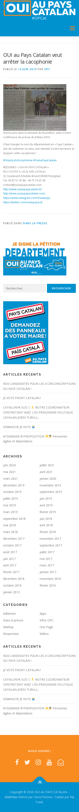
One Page (46, 627)
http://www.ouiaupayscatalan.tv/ (22, 189)
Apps (43, 614)
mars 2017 (47, 565)
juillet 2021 (47, 465)
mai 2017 (46, 559)
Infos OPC (47, 620)
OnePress (11, 797)
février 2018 (48, 532)
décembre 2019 (13, 485)
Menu (71, 28)
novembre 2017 (50, 539)
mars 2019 (10, 512)
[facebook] (17, 762)
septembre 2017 (51, 545)
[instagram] (38, 762)
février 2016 (48, 585)
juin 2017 (9, 559)
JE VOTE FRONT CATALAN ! (22, 398)
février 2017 (11, 572)
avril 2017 (9, 565)
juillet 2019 (10, 498)
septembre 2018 (14, 519)
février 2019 (48, 512)
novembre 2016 (50, 579)
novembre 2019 (50, 485)
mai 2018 (9, 525)
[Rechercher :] (24, 288)
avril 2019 (46, 505)
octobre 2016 (12, 585)
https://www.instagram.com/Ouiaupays (26, 198)
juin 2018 (46, 519)
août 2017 (10, 552)
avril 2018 (46, 525)
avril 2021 (46, 472)
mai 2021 (9, 472)
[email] (61, 762)
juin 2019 (46, 498)
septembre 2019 (51, 492)
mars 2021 (10, 479)
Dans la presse (35, 223)
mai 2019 (9, 505)
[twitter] (27, 762)
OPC (47, 69)
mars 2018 (10, 532)
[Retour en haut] (39, 782)
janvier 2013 (11, 592)
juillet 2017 (47, 552)
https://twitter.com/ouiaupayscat (22, 202)
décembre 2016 (13, 579)
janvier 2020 (48, 479)
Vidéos (44, 634)
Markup (8, 627)
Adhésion (9, 614)
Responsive (11, 634)
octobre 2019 (12, 492)
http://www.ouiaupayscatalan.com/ (24, 193)
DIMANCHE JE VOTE (17, 427)
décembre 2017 (13, 539)
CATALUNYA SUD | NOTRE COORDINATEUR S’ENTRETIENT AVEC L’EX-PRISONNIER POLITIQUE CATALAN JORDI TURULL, (38, 412)
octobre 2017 (12, 545)
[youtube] (49, 762)
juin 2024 (9, 465)
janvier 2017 (48, 572)
